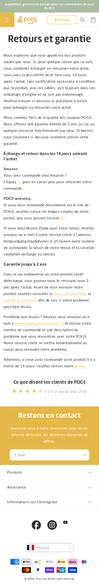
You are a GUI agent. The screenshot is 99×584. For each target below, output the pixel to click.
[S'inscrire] (84, 455)
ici (20, 182)
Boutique (62, 20)
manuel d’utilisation (20, 300)
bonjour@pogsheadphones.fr (39, 323)
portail (80, 366)
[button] (7, 19)
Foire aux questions (70, 293)
